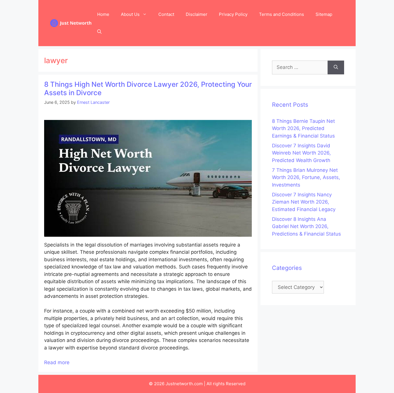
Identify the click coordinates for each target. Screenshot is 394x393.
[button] (99, 31)
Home (103, 14)
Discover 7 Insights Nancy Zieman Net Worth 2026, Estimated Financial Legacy (303, 202)
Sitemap (324, 14)
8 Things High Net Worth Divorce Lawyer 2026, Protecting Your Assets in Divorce (148, 88)
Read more (57, 362)
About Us (130, 14)
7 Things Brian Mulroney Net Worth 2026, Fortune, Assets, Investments (306, 177)
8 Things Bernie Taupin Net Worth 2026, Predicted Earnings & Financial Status (303, 128)
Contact (166, 14)
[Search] (336, 67)
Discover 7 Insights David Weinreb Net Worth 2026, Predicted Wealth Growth (301, 153)
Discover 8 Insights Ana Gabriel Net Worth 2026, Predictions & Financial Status (306, 226)
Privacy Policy (233, 14)
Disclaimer (196, 14)
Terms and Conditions (281, 14)
